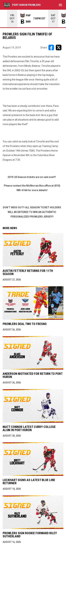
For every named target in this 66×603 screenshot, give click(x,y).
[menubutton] (60, 5)
